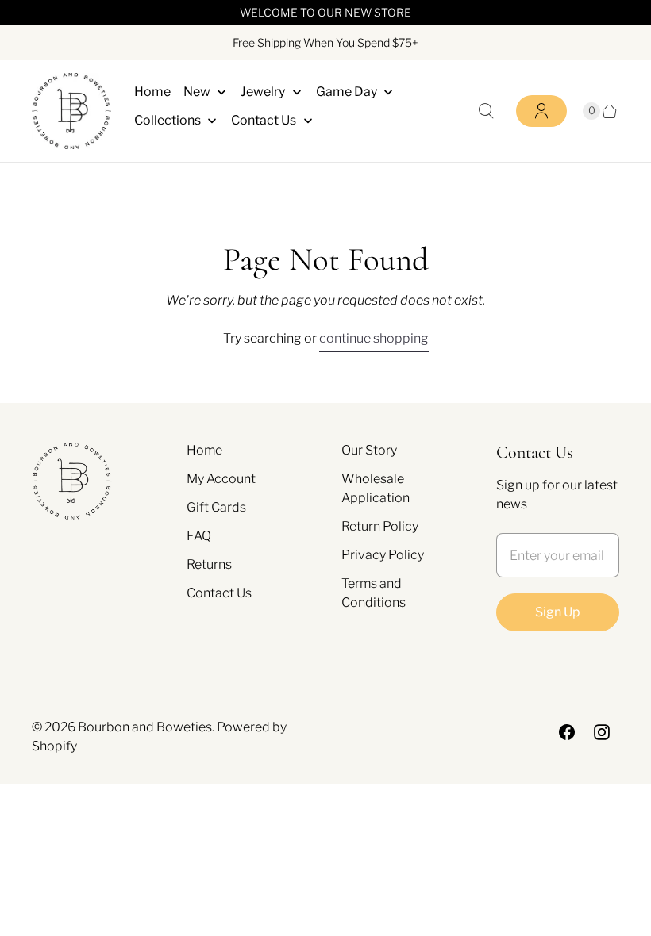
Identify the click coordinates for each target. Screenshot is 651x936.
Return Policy (379, 526)
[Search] (486, 111)
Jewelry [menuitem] (263, 91)
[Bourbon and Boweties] (71, 111)
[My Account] (541, 111)
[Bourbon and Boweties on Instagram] (601, 732)
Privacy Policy (382, 554)
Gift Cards (216, 507)
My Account (221, 478)
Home (204, 450)
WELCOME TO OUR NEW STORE (325, 12)
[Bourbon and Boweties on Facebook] (566, 732)
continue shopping (374, 338)
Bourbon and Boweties (145, 727)
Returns (209, 564)
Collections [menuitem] (167, 120)
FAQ (199, 535)
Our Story (369, 450)
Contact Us (219, 592)
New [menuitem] (196, 91)
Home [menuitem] (152, 91)
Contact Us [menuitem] (263, 120)
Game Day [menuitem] (346, 91)
